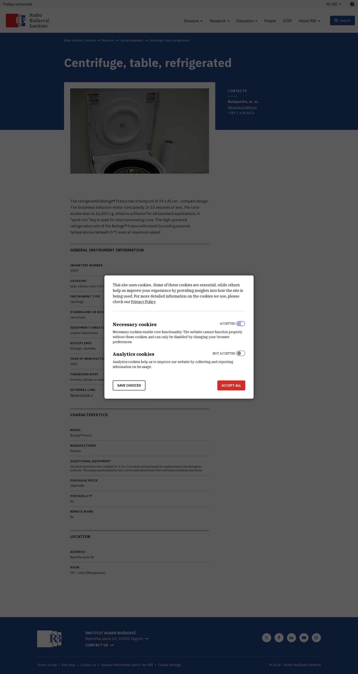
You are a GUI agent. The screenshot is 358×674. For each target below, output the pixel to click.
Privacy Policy (143, 301)
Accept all (231, 385)
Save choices (129, 385)
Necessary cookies (135, 324)
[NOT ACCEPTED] (240, 359)
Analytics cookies (133, 354)
